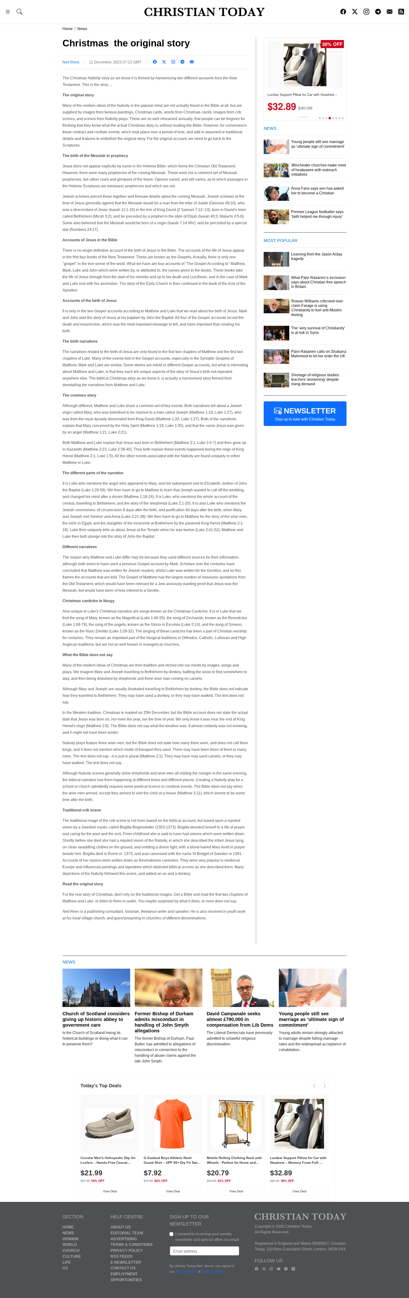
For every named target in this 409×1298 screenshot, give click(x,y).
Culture (71, 1256)
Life (66, 1262)
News (82, 29)
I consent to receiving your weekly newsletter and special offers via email (207, 1237)
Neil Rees (70, 62)
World (69, 1245)
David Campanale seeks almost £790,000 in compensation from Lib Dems (240, 1019)
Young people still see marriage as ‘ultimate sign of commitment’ (311, 1019)
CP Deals (302, 117)
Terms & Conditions (132, 1245)
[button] (8, 12)
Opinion (70, 1239)
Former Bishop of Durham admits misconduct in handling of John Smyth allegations (164, 1022)
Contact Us (123, 1268)
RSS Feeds (122, 1256)
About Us (121, 1227)
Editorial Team (127, 1233)
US (65, 1268)
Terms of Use (186, 1272)
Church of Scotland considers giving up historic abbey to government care (96, 1019)
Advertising (124, 1239)
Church (71, 1251)
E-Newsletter (126, 1262)
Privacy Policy (127, 1251)
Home (67, 29)
